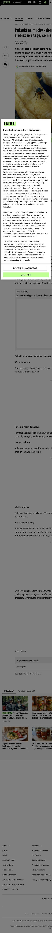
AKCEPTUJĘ (25, 275)
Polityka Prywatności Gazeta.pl (15, 204)
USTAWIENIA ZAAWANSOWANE (25, 268)
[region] (26, 199)
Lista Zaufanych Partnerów (19, 260)
